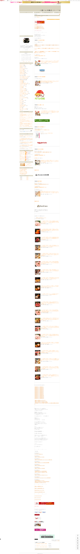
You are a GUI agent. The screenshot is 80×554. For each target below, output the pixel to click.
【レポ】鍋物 (21, 87)
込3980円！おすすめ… (22, 158)
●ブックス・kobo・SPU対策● (23, 97)
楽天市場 (79, 0)
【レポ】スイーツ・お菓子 (23, 84)
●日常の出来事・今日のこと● (23, 105)
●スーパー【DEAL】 (22, 70)
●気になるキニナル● (22, 102)
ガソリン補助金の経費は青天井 (23, 169)
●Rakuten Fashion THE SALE (23, 73)
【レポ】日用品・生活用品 (23, 90)
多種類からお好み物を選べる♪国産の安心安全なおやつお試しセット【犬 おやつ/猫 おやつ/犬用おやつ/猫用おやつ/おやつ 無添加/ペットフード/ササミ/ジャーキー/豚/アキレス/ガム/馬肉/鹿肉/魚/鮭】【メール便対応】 (50, 82)
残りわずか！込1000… (22, 154)
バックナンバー (26, 175)
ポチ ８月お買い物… (22, 157)
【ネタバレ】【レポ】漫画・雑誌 (23, 78)
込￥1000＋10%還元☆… (22, 152)
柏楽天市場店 (40, 181)
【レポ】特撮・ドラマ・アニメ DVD (24, 91)
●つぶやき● (21, 103)
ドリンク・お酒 (10, 0)
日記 (21, 4)
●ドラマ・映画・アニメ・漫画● (23, 108)
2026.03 (27, 176)
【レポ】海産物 (21, 81)
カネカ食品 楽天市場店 (41, 40)
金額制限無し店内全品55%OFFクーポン (41, 187)
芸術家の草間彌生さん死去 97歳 (23, 173)
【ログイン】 (59, 4)
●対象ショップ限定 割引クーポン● (39, 486)
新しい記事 (77, 544)
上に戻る (78, 549)
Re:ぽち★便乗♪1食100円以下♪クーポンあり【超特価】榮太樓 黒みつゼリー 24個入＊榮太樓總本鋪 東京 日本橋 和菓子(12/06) (26, 139)
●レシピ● (21, 99)
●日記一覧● (36, 506)
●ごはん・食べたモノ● (22, 100)
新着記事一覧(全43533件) (47, 12)
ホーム (20, 4)
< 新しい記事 (37, 12)
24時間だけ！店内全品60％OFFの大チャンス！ (42, 184)
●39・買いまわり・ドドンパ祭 (23, 94)
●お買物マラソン (22, 65)
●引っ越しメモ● (21, 106)
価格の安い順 (37, 201)
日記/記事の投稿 (26, 111)
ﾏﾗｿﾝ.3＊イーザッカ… (22, 160)
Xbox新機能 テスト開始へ (23, 170)
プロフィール (24, 4)
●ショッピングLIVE (22, 71)
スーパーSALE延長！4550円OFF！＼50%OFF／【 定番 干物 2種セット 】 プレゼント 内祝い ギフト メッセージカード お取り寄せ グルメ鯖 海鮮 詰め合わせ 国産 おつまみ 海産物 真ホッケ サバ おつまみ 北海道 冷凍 (50, 246)
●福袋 (20, 67)
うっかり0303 (21, 138)
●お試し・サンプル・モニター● (23, 109)
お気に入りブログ (26, 150)
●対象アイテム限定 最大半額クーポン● (39, 488)
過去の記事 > (57, 12)
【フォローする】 (55, 4)
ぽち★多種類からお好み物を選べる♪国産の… (41, 543)
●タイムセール (21, 69)
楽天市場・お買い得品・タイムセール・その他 (25, 64)
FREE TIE (21, 135)
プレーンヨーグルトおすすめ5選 (23, 172)
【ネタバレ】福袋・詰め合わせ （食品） (24, 76)
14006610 (58, 3)
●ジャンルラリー (22, 96)
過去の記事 (77, 541)
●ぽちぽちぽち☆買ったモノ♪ (23, 68)
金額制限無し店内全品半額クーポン (40, 155)
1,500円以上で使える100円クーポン (40, 55)
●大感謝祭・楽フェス (22, 72)
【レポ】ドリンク (22, 85)
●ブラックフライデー (22, 74)
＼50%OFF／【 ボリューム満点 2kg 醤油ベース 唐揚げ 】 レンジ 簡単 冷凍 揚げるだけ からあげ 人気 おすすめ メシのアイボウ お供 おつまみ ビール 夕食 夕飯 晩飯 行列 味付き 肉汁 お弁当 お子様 (50, 343)
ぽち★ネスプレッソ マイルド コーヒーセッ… (42, 545)
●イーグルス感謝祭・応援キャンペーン (24, 93)
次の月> (29, 61)
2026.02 (27, 177)
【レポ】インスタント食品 (23, 88)
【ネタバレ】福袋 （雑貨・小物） (23, 77)
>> (70, 0)
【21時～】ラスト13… (22, 159)
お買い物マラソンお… (22, 151)
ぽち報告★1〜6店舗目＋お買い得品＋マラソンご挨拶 (41, 15)
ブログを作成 (75, 0)
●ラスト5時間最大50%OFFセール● (39, 26)
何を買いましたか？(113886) (39, 16)
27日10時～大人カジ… (22, 153)
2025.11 (27, 179)
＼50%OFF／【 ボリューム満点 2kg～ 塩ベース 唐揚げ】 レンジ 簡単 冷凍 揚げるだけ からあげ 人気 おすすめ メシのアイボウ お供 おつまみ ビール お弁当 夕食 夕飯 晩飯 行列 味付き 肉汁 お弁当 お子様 (50, 286)
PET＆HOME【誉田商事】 (42, 76)
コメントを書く (58, 540)
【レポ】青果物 (21, 82)
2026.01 (27, 178)
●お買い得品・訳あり (22, 66)
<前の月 (23, 61)
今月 (26, 61)
